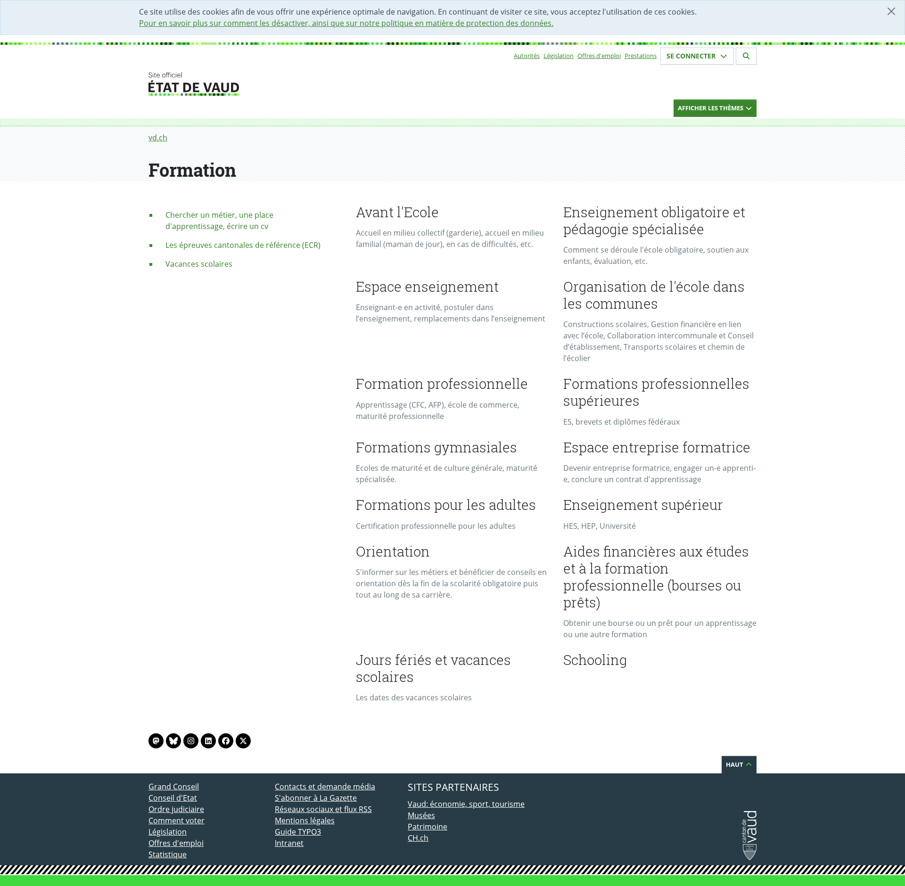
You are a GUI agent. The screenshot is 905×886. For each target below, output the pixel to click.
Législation (558, 55)
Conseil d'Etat (172, 798)
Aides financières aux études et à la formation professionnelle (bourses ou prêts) (656, 577)
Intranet (289, 843)
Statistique (167, 854)
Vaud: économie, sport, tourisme (466, 804)
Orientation (393, 551)
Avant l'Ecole (397, 212)
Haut (735, 764)
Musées (421, 815)
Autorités (527, 55)
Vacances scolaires (198, 264)
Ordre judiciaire (176, 809)
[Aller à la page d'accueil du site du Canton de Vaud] (271, 84)
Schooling (595, 659)
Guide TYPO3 (298, 832)
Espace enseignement (427, 286)
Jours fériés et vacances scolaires (433, 668)
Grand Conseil (173, 786)
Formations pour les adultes (446, 504)
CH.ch (418, 838)
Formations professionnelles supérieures (656, 392)
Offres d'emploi (599, 55)
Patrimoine (427, 826)
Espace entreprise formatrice (656, 447)
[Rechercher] (746, 56)
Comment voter (176, 820)
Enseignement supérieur (643, 504)
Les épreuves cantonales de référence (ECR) (243, 245)
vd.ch (157, 137)
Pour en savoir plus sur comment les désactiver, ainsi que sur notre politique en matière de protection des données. (346, 23)
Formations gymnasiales (436, 447)
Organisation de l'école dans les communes (654, 295)
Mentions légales (305, 820)
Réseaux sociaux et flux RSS (323, 809)
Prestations (641, 55)
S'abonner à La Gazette (316, 798)
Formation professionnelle (442, 383)
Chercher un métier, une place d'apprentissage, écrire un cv (219, 220)
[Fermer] (891, 11)
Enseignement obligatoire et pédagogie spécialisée (654, 221)
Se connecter (691, 55)
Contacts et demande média (325, 786)
